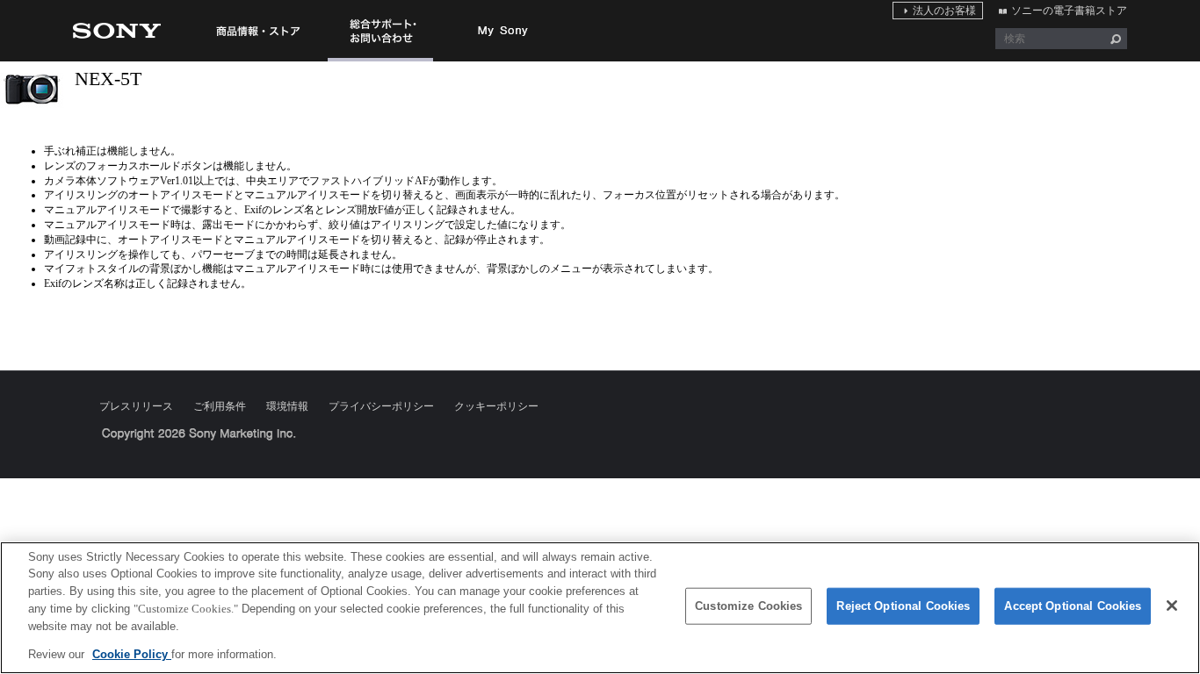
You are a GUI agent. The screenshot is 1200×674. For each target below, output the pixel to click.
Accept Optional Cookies (1072, 606)
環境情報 (287, 406)
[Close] (1172, 605)
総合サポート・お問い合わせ (380, 60)
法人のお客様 (944, 10)
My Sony (503, 30)
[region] (600, 607)
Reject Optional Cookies (903, 606)
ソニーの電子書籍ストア (1069, 10)
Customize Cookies (748, 606)
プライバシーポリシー (381, 406)
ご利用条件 (219, 406)
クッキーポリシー (496, 406)
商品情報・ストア (257, 30)
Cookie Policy (131, 653)
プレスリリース (136, 406)
